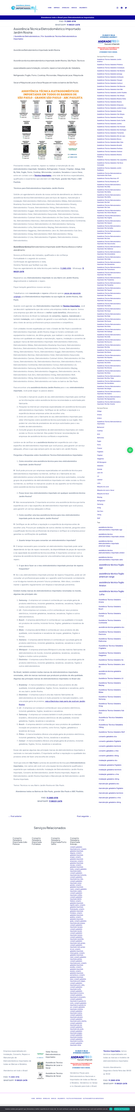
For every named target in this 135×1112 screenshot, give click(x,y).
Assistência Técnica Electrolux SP (108, 178)
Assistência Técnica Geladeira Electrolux (110, 633)
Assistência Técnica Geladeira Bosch (110, 608)
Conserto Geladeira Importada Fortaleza (37, 841)
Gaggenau (100, 458)
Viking (99, 514)
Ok (111, 1109)
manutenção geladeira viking (110, 802)
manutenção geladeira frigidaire (111, 788)
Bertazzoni (100, 427)
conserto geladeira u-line (108, 751)
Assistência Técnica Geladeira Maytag (110, 684)
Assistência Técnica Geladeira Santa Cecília (111, 120)
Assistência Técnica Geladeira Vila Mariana (111, 71)
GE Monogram (101, 462)
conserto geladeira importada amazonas (76, 859)
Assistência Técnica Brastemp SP (108, 181)
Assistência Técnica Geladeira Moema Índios (111, 99)
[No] (133, 1109)
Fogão (99, 441)
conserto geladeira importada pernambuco (76, 973)
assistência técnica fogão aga (111, 566)
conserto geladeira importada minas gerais (76, 951)
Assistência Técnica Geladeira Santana (109, 151)
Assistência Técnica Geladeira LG (111, 678)
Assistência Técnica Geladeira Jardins (109, 123)
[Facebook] (122, 8)
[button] (130, 450)
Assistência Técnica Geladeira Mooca (109, 139)
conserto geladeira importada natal (77, 955)
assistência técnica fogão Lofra (111, 593)
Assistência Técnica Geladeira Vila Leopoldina (112, 160)
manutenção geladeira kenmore (111, 793)
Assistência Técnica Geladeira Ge (111, 660)
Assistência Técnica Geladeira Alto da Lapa (111, 136)
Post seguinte (84, 816)
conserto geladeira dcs (108, 736)
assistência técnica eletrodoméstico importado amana (111, 535)
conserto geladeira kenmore (110, 746)
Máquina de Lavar (103, 486)
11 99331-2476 (55, 801)
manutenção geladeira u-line (110, 798)
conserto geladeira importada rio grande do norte (78, 1001)
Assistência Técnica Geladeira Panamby (110, 117)
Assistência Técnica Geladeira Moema (109, 102)
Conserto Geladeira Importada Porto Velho (58, 841)
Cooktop (100, 430)
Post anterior (15, 816)
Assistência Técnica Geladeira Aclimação (110, 77)
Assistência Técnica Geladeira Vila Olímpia (110, 95)
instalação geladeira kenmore (110, 770)
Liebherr (99, 479)
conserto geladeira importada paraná (76, 969)
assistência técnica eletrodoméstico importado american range (109, 543)
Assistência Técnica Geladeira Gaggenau (110, 654)
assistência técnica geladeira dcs (111, 627)
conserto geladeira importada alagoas (78, 851)
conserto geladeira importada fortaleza (77, 911)
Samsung (100, 504)
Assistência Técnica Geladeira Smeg (110, 705)
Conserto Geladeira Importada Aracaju (75, 841)
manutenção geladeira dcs (109, 784)
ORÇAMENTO (61, 1098)
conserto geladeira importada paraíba (78, 965)
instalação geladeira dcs (108, 760)
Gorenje (99, 469)
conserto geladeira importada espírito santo (76, 903)
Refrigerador (101, 500)
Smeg (99, 507)
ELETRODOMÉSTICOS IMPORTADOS (93, 1098)
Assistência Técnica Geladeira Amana (110, 601)
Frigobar (100, 455)
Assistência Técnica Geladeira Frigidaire (111, 647)
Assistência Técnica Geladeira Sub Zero (111, 711)
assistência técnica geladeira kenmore (110, 672)
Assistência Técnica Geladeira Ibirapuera (110, 105)
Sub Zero (100, 511)
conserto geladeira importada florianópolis (77, 907)
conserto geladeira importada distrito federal (76, 899)
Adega (99, 411)
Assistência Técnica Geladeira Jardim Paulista (112, 92)
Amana (99, 414)
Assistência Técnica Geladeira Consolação (110, 67)
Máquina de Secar (103, 493)
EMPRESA (39, 1098)
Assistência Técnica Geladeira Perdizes (109, 148)
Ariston (99, 418)
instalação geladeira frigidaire (110, 765)
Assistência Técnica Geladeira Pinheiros (110, 64)
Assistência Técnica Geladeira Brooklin (109, 145)
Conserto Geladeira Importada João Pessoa (20, 841)
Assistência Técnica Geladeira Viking (111, 726)
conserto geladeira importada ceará (76, 887)
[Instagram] (117, 8)
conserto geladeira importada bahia (76, 867)
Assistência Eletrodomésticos (27, 36)
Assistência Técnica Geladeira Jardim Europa (111, 108)
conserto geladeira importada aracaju (76, 863)
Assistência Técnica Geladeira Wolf (112, 732)
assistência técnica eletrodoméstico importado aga (110, 528)
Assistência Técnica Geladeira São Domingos (111, 130)
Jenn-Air (100, 472)
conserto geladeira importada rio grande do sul (78, 1005)
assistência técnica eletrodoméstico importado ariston (111, 551)
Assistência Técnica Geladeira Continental (110, 621)
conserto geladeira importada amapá (76, 855)
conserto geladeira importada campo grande (76, 883)
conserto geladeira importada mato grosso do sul (77, 947)
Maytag (99, 497)
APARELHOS (46, 1098)
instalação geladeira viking (109, 779)
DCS (98, 434)
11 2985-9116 (70, 21)
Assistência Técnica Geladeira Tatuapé (109, 80)
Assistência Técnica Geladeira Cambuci (110, 83)
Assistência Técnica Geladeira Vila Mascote (111, 86)
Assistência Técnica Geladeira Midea (110, 691)
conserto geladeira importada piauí (77, 977)
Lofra (99, 483)
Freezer (99, 448)
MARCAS (53, 1098)
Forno (99, 444)
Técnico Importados (71, 306)
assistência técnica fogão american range (111, 575)
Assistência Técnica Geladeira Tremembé (110, 133)
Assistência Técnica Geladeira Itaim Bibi (110, 89)
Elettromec (100, 437)
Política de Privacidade (122, 1109)
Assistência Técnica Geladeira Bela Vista (110, 142)
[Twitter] (126, 8)
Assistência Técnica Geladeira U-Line (111, 718)
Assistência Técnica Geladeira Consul (110, 614)
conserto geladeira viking (109, 756)
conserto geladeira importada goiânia (76, 915)
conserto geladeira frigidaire (110, 741)
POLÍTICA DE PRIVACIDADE (74, 1098)
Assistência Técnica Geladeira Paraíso (109, 111)
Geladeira (100, 465)
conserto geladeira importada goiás (76, 919)
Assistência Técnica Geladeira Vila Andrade (111, 126)
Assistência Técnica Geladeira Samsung (110, 698)
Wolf (98, 518)
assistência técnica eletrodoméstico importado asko (111, 558)
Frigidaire (100, 451)
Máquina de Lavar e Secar (105, 490)
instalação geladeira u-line (109, 774)
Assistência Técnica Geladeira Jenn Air (112, 665)
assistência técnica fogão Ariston (111, 584)
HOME (33, 1098)
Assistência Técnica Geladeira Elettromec (110, 640)
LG (98, 476)
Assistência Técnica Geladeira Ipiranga (109, 74)
